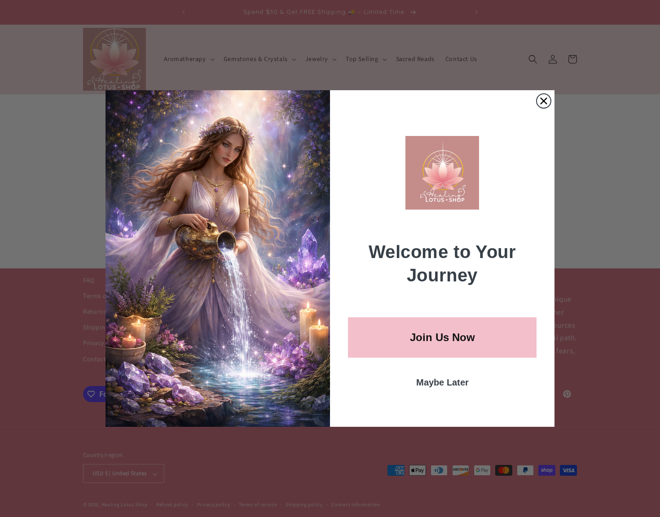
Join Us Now (442, 337)
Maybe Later (442, 382)
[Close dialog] (544, 101)
